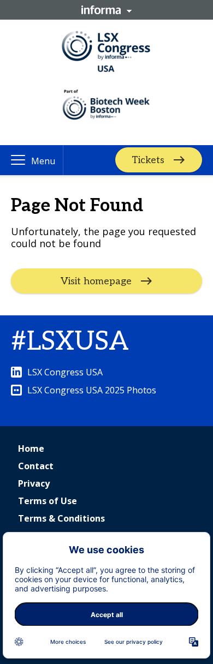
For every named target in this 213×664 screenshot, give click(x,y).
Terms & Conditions (61, 518)
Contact (36, 466)
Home (31, 448)
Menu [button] (43, 161)
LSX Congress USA (65, 372)
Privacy (34, 483)
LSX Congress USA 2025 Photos (91, 390)
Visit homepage (96, 281)
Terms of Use (47, 501)
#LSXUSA (70, 341)
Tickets (148, 160)
